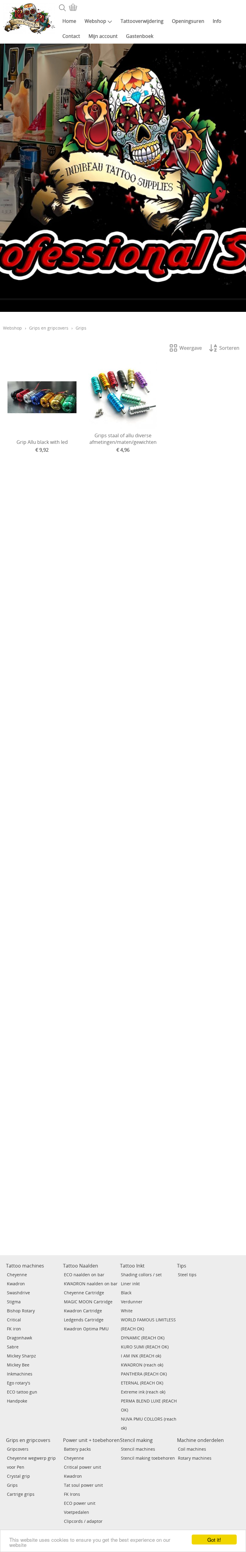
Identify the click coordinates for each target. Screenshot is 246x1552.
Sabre (13, 1347)
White (127, 1311)
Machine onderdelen (200, 1440)
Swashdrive (18, 1292)
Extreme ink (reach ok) (143, 1392)
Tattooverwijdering (142, 21)
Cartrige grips (20, 1494)
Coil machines (192, 1449)
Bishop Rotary (21, 1311)
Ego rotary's (18, 1383)
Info (217, 21)
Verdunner (131, 1302)
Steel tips (187, 1274)
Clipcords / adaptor (83, 1521)
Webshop (95, 21)
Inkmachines (19, 1374)
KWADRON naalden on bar (91, 1283)
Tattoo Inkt (132, 1265)
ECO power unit (79, 1503)
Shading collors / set (141, 1274)
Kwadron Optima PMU (86, 1329)
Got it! (214, 1539)
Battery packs (77, 1449)
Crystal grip (18, 1476)
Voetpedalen (76, 1512)
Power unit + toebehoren (91, 1440)
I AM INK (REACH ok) (141, 1356)
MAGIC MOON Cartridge (88, 1302)
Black (126, 1292)
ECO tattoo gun (22, 1392)
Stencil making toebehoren (148, 1458)
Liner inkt (130, 1283)
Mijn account (103, 36)
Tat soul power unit (83, 1485)
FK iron (14, 1329)
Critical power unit (82, 1467)
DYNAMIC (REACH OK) (142, 1338)
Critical (14, 1320)
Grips (12, 1485)
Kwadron (16, 1283)
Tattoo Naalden (80, 1265)
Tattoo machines (25, 1265)
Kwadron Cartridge (83, 1311)
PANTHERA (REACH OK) (144, 1374)
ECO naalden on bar (84, 1274)
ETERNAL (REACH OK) (142, 1383)
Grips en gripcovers (48, 328)
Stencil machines (138, 1449)
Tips (181, 1265)
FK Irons (72, 1494)
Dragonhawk (19, 1338)
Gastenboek (139, 36)
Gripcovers (17, 1449)
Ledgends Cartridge (84, 1320)
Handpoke (17, 1401)
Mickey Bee (18, 1365)
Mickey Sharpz (21, 1356)
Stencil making (136, 1440)
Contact (71, 36)
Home (69, 21)
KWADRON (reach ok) (142, 1365)
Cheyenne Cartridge (84, 1292)
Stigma (14, 1302)
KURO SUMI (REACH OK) (145, 1347)
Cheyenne (17, 1274)
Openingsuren (188, 21)
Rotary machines (195, 1458)
